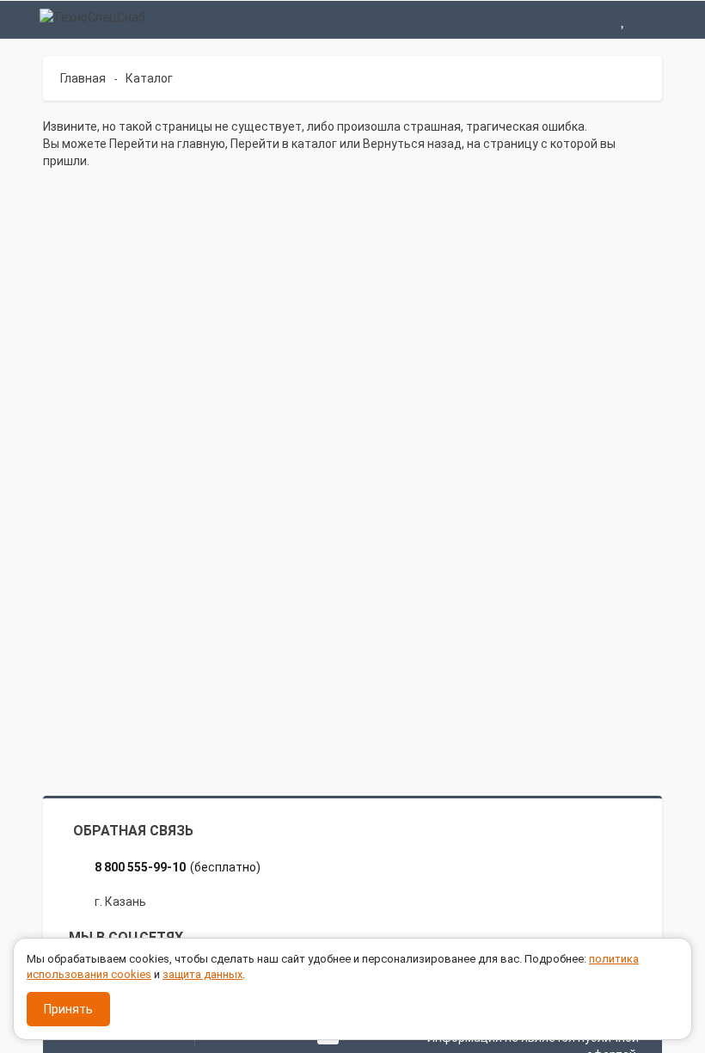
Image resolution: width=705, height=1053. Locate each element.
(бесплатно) (178, 867)
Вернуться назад (412, 144)
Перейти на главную (167, 144)
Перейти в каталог (283, 144)
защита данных (202, 974)
